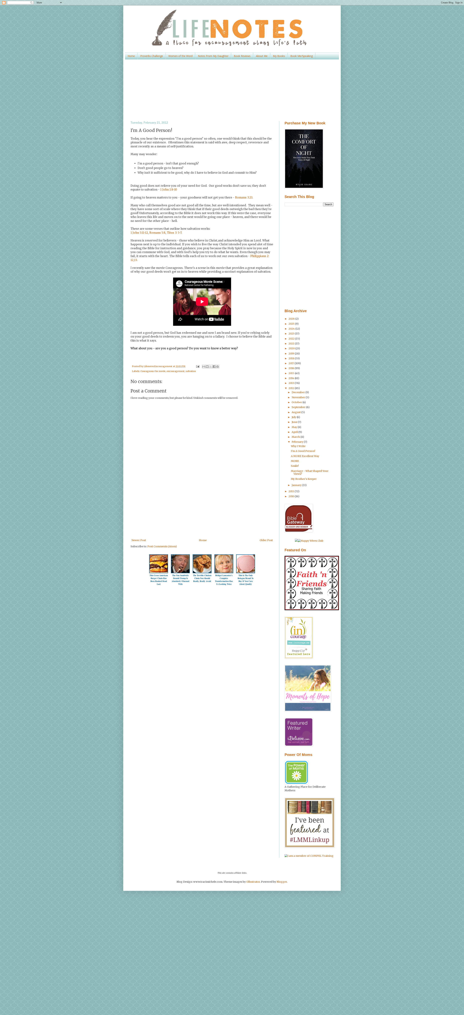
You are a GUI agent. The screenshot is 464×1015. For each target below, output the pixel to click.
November (299, 397)
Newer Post (138, 540)
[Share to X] (210, 366)
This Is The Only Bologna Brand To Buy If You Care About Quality (246, 580)
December (298, 392)
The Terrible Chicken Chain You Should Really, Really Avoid (202, 578)
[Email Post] (197, 366)
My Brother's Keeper (304, 479)
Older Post (266, 540)
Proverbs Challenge (151, 56)
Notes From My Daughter (213, 56)
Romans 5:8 (157, 232)
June (295, 422)
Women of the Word (180, 56)
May (295, 427)
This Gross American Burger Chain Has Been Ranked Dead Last (159, 580)
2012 (292, 388)
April (295, 432)
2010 (292, 496)
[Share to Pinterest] (217, 366)
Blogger (282, 881)
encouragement (176, 371)
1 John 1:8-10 (168, 189)
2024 (292, 328)
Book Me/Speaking (301, 56)
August (296, 412)
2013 (292, 383)
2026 (292, 318)
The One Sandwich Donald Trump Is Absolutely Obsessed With (180, 580)
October (297, 402)
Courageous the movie (152, 371)
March (296, 437)
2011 (292, 491)
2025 (292, 323)
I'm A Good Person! (303, 451)
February (298, 441)
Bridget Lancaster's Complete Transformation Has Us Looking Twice (224, 580)
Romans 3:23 (243, 197)
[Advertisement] (232, 90)
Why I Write (298, 446)
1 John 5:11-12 (139, 232)
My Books (279, 56)
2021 (292, 343)
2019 (292, 353)
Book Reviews (242, 56)
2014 (292, 378)
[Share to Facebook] (214, 366)
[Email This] (204, 366)
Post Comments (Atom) (162, 546)
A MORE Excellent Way (305, 456)
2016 (292, 368)
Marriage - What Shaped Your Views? (309, 472)
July (294, 417)
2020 (292, 348)
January (297, 485)
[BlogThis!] (207, 366)
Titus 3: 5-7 (174, 232)
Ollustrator (253, 881)
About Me (262, 56)
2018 (292, 358)
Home (131, 56)
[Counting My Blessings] (312, 609)
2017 (292, 363)
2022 (292, 338)
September (299, 407)
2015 (292, 373)
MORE (295, 461)
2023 (292, 333)
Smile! (295, 466)
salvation (191, 371)
